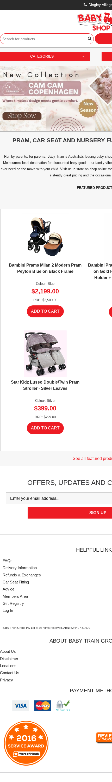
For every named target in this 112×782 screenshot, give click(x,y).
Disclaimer (9, 658)
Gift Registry (13, 603)
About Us (8, 651)
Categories (42, 56)
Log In (8, 610)
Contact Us (9, 672)
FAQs (8, 560)
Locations (8, 665)
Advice (8, 589)
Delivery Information (20, 567)
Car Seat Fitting (16, 582)
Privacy (6, 680)
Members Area (15, 596)
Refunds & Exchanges (22, 575)
